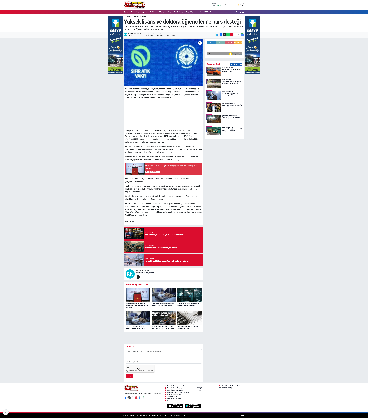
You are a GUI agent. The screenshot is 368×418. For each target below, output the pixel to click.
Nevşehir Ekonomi (139, 17)
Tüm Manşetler (172, 396)
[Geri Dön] (6, 412)
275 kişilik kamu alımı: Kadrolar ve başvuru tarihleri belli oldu (189, 304)
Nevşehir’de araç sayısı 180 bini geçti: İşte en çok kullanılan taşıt (163, 327)
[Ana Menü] (243, 12)
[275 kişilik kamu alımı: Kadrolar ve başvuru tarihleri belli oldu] (189, 295)
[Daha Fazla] (231, 34)
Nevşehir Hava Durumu (174, 388)
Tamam (242, 415)
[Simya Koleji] (115, 45)
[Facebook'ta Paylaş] (221, 34)
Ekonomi (162, 12)
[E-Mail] (138, 277)
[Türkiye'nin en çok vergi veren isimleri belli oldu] (189, 318)
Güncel (126, 12)
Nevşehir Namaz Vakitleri (175, 390)
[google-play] (192, 406)
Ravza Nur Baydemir (145, 272)
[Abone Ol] (242, 34)
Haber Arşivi (171, 401)
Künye (199, 390)
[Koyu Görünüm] (240, 12)
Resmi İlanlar (191, 12)
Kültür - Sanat (173, 12)
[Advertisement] (163, 113)
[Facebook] (125, 397)
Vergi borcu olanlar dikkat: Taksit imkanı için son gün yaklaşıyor (163, 304)
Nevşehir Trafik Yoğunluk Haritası (178, 392)
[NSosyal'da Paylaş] (217, 34)
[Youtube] (136, 397)
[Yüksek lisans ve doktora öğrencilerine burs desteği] (164, 62)
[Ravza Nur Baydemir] (130, 274)
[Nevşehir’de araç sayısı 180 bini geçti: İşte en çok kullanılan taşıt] (164, 318)
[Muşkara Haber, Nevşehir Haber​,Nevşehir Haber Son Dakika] (134, 4)
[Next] (139, 397)
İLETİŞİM (200, 388)
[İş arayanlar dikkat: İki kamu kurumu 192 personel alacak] (138, 318)
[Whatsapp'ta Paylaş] (228, 34)
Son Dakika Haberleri (174, 399)
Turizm (155, 12)
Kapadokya (135, 12)
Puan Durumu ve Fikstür (174, 394)
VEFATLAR (207, 12)
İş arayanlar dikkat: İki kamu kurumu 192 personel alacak (135, 327)
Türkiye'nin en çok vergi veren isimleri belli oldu (187, 327)
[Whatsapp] (143, 397)
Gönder (129, 376)
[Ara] (237, 12)
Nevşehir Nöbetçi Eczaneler (176, 386)
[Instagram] (132, 397)
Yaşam (181, 12)
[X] (129, 397)
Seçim (200, 12)
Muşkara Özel (146, 12)
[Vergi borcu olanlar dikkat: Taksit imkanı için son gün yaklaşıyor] (164, 295)
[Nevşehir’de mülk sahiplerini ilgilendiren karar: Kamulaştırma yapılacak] (138, 295)
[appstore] (175, 406)
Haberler (127, 17)
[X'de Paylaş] (224, 34)
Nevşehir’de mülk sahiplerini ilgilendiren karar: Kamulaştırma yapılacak (137, 305)
